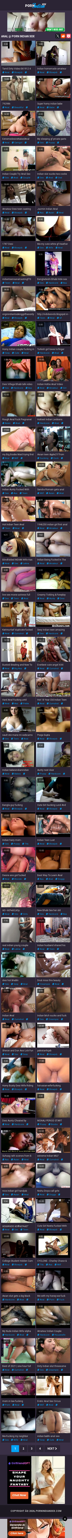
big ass (18, 668)
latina (25, 563)
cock (56, 458)
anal (6, 72)
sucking (43, 458)
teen (7, 283)
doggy (61, 879)
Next (51, 1448)
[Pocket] (68, 36)
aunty (52, 598)
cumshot (19, 633)
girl (64, 388)
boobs (54, 1124)
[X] (57, 36)
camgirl (18, 142)
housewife (59, 1335)
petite (25, 703)
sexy (7, 353)
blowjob (18, 72)
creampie (44, 984)
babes (17, 774)
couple (26, 177)
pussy (51, 142)
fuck (61, 1299)
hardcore (53, 283)
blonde (18, 879)
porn (51, 1299)
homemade (8, 460)
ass (41, 212)
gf (60, 318)
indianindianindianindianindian (18, 776)
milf (16, 458)
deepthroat (8, 425)
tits (26, 844)
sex (41, 142)
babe (52, 107)
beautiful (18, 107)
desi (62, 598)
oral (59, 177)
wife (50, 247)
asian (51, 212)
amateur (53, 388)
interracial (42, 1407)
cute (16, 353)
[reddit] (63, 36)
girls (25, 914)
